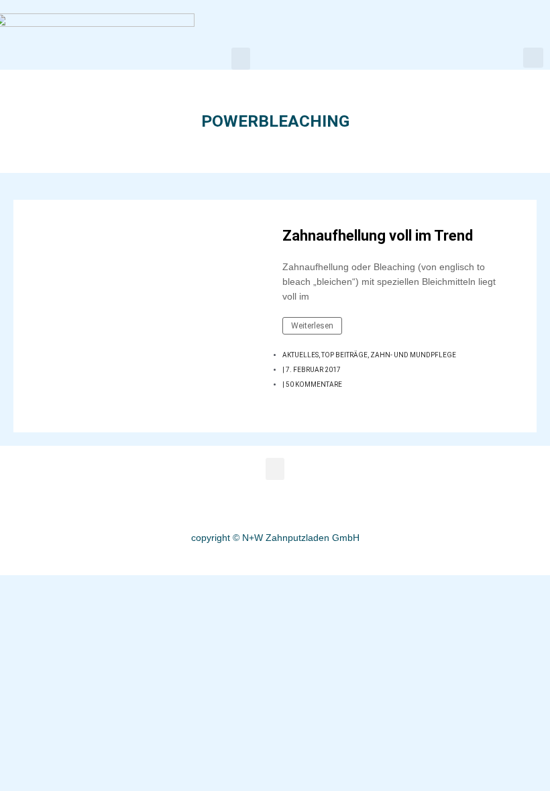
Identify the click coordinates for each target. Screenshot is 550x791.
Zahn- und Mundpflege (413, 355)
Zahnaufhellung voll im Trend (377, 235)
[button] (240, 59)
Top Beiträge (344, 355)
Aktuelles (300, 355)
